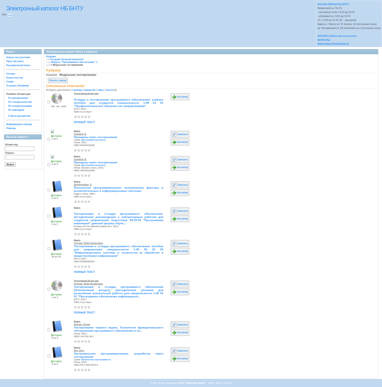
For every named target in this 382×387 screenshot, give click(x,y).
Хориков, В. (80, 134)
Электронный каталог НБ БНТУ (44, 8)
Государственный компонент (67, 59)
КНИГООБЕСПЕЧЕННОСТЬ (333, 44)
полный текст (84, 122)
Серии (10, 81)
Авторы (10, 73)
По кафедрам (16, 110)
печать (110, 90)
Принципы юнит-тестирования (95, 137)
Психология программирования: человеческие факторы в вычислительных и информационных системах (118, 189)
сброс (100, 90)
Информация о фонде (19, 124)
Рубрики (51, 56)
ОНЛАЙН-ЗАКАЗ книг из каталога (337, 36)
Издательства (14, 77)
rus (10, 15)
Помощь (11, 128)
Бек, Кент (79, 350)
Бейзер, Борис (82, 324)
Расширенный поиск (18, 65)
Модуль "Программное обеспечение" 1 (74, 62)
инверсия (89, 90)
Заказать (182, 134)
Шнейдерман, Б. (83, 184)
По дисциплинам (18, 98)
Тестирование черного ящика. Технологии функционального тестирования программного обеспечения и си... (118, 329)
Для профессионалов (93, 140)
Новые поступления (18, 57)
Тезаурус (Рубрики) (17, 85)
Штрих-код (11, 144)
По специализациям (20, 106)
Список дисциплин (19, 116)
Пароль (9, 153)
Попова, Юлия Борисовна (88, 243)
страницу (76, 90)
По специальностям (20, 102)
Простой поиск (14, 61)
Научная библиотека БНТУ (333, 4)
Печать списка (57, 80)
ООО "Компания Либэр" (192, 383)
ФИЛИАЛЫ (323, 40)
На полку (182, 96)
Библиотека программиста (96, 359)
